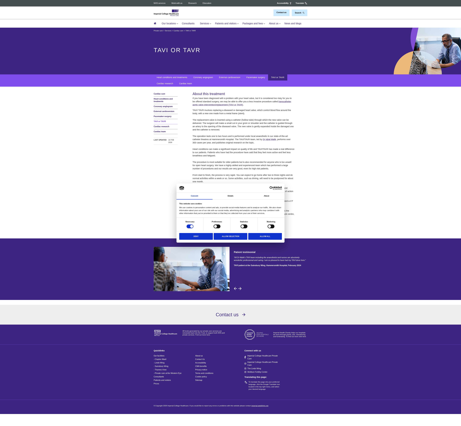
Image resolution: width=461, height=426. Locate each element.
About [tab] (266, 196)
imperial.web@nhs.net (259, 406)
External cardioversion (229, 77)
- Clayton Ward (160, 359)
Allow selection (230, 236)
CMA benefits (201, 366)
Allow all (265, 236)
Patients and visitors (226, 23)
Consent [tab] (194, 196)
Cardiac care (178, 31)
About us (273, 23)
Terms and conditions (204, 373)
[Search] (302, 12)
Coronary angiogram (203, 77)
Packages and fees (253, 23)
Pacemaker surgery (255, 77)
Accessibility (200, 363)
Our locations (169, 23)
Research (192, 3)
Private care (158, 31)
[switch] (217, 226)
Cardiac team (185, 83)
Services (204, 23)
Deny (196, 236)
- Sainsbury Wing (161, 366)
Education (207, 3)
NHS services (159, 3)
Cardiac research (165, 83)
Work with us (176, 3)
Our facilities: (159, 356)
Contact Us (200, 359)
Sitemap (198, 380)
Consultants (188, 23)
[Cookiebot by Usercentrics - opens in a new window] (271, 188)
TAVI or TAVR (277, 77)
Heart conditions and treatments (172, 77)
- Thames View (160, 370)
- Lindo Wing (159, 363)
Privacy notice (201, 370)
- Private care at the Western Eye (168, 373)
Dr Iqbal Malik (269, 139)
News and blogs (292, 23)
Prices (156, 384)
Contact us (281, 12)
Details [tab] (231, 196)
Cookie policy (201, 377)
